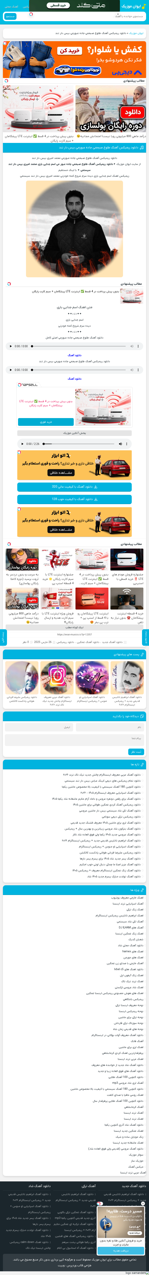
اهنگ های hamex (132, 951)
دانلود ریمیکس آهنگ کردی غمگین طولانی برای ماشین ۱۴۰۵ (107, 805)
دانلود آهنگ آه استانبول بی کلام (75, 1248)
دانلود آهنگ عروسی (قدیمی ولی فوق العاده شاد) (115, 1149)
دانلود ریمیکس (65, 642)
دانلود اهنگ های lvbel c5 (128, 969)
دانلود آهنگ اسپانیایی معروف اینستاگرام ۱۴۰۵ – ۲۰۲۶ (111, 793)
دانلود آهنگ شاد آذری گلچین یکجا (124, 1125)
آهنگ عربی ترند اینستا (133, 1173)
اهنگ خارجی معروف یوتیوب (127, 898)
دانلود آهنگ (74, 355)
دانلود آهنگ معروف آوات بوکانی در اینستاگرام (117, 1035)
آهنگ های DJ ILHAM (131, 928)
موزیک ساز (137, 1161)
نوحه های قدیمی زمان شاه (128, 1029)
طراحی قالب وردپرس (79, 1265)
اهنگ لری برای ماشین (131, 1047)
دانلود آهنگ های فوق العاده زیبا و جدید (120, 1071)
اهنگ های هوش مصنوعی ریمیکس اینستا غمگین (114, 993)
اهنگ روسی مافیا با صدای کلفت (125, 1095)
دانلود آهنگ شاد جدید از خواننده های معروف (117, 1065)
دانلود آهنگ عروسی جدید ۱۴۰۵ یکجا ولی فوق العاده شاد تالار (107, 835)
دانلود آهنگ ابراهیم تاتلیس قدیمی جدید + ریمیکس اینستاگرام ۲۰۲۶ (101, 841)
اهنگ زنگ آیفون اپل (131, 975)
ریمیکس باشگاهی (133, 999)
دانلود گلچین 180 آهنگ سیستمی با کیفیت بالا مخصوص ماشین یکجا (101, 787)
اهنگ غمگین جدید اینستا (128, 1131)
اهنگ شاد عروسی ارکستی (129, 987)
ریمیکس (28, 7)
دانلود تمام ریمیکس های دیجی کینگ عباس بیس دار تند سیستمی (103, 781)
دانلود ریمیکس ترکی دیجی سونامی (121, 817)
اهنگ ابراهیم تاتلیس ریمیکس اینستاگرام (119, 916)
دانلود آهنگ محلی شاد (130, 945)
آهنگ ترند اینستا (133, 1113)
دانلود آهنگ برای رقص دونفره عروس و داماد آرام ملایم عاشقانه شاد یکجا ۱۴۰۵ (96, 799)
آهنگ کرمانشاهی (133, 1107)
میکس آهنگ (135, 1167)
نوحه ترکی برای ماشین (130, 1017)
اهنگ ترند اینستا (133, 1119)
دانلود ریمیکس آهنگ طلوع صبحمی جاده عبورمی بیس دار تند (98, 148)
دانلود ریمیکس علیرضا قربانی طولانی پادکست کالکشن (110, 853)
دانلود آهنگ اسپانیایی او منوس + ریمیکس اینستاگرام (110, 847)
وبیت (61, 1265)
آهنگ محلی (11, 7)
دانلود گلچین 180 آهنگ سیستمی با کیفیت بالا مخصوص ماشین (106, 1089)
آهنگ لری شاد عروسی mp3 (127, 1083)
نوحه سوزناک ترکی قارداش (128, 1023)
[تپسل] (5, 43)
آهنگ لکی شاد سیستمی (130, 922)
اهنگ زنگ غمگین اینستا (129, 934)
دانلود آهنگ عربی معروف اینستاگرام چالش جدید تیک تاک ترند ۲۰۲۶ (102, 775)
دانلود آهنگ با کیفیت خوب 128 (72, 499)
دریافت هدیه (121, 1251)
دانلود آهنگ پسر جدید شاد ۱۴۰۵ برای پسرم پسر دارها (110, 859)
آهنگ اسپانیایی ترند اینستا (128, 904)
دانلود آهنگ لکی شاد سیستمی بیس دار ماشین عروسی (110, 811)
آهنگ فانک (137, 1041)
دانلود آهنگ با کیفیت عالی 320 (72, 487)
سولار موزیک (136, 1155)
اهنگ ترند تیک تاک (132, 981)
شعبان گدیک (135, 939)
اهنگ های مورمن (133, 957)
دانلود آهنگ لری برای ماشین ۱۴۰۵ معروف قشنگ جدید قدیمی (106, 823)
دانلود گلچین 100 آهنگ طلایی (125, 1077)
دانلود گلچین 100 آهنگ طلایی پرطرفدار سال (118, 1101)
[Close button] (118, 14)
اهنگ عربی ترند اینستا (130, 1059)
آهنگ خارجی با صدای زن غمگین (125, 963)
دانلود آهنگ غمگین (88, 642)
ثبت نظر (136, 752)
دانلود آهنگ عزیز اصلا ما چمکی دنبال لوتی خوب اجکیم (110, 864)
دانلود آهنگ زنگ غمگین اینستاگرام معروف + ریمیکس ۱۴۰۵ (106, 870)
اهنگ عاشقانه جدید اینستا (128, 1143)
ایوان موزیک (136, 33)
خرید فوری (46, 422)
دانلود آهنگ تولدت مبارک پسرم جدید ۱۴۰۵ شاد (114, 876)
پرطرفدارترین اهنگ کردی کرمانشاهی (122, 1053)
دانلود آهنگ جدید (112, 642)
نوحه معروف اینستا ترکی (129, 1005)
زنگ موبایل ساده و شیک (129, 1137)
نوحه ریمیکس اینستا (131, 1011)
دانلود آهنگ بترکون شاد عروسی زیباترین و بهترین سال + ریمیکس (103, 829)
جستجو (10, 16)
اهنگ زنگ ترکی (134, 909)
